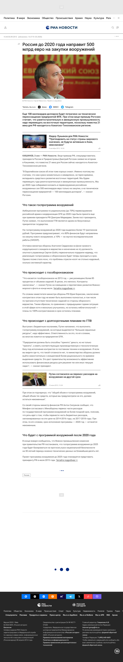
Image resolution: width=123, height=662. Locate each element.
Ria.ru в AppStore (70, 615)
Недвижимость (89, 611)
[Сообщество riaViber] (97, 596)
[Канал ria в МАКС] (26, 596)
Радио (117, 611)
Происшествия (50, 611)
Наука (68, 611)
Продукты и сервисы (38, 615)
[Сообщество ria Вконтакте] (43, 596)
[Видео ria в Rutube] (61, 596)
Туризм (110, 611)
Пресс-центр (55, 615)
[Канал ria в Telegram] (70, 596)
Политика (7, 611)
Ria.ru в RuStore (86, 615)
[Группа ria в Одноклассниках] (52, 596)
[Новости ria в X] (79, 596)
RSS (108, 615)
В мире (39, 611)
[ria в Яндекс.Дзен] (35, 596)
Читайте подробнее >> (64, 288)
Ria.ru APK (99, 615)
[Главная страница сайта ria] (61, 28)
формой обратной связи (92, 645)
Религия (101, 611)
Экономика (29, 611)
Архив (114, 615)
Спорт (61, 611)
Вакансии (7, 627)
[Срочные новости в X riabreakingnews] (88, 596)
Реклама (23, 615)
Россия (26, 475)
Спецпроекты (11, 615)
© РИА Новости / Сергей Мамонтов (34, 101)
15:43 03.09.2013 (10, 37)
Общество (18, 611)
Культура (77, 611)
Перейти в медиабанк (54, 101)
